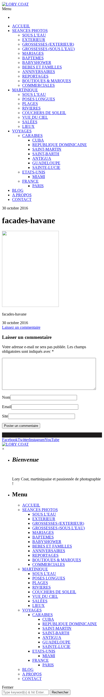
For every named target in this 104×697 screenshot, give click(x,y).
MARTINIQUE (25, 90)
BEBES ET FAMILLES (42, 67)
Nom (6, 397)
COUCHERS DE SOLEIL (44, 113)
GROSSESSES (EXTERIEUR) (48, 44)
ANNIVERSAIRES (38, 71)
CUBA (38, 140)
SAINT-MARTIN (46, 149)
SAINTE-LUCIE (46, 167)
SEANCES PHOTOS (30, 30)
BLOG (17, 190)
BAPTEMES (33, 58)
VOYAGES (22, 131)
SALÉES (29, 122)
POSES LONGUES (38, 99)
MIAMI (38, 177)
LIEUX (28, 126)
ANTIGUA (41, 158)
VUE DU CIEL (35, 117)
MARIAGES (33, 53)
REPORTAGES (35, 76)
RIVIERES (31, 108)
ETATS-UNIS (33, 172)
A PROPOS (22, 195)
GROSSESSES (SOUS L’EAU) (48, 49)
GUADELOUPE (46, 163)
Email (6, 407)
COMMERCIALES (38, 85)
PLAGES (30, 103)
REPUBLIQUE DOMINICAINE (59, 145)
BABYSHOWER (36, 62)
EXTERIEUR (33, 40)
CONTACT (22, 199)
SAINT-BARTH (45, 154)
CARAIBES (32, 135)
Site (5, 416)
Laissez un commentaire (21, 327)
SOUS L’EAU (34, 35)
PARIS (38, 186)
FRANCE (30, 181)
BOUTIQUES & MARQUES (46, 81)
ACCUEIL (21, 26)
